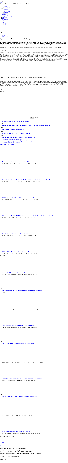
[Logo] (1, 2)
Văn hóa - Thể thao (5, 19)
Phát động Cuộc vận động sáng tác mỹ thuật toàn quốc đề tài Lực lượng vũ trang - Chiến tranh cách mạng (22, 378)
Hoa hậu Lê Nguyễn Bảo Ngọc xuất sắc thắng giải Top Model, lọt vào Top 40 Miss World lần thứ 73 (21, 360)
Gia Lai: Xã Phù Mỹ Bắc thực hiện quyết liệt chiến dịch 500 (11, 142)
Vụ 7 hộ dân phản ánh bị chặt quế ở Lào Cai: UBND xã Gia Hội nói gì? (16, 431)
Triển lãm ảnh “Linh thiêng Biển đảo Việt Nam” (13, 129)
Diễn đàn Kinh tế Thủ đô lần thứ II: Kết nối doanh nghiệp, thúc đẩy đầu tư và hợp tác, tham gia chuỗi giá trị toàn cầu (19, 141)
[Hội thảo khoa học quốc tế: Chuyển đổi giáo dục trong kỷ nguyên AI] (9, 195)
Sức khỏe (3, 18)
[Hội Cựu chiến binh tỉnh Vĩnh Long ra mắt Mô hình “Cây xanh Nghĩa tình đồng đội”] (9, 323)
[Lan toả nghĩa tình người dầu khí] (9, 306)
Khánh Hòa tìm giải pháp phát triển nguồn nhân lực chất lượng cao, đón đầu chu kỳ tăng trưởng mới (17, 140)
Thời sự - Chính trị (5, 5)
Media (3, 22)
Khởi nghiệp (6, 15)
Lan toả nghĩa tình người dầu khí (8, 307)
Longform (5, 23)
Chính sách (4, 13)
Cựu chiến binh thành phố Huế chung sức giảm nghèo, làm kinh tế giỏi (18, 137)
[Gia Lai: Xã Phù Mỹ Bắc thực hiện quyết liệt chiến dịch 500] (9, 270)
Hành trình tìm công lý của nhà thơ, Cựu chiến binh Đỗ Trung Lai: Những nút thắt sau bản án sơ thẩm (22, 413)
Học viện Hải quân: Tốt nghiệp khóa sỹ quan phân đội (15, 233)
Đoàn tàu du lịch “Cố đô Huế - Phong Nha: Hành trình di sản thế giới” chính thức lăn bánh (19, 396)
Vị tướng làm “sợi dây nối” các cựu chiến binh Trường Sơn (16, 133)
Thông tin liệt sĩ (4, 21)
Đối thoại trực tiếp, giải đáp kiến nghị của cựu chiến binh (15, 121)
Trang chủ (3, 35)
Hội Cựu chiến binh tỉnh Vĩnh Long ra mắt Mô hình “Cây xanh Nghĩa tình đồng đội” (18, 325)
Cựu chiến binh (4, 6)
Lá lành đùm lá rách (7, 12)
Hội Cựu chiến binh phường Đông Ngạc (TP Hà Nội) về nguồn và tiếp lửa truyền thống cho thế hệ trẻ (26, 125)
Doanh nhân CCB (5, 14)
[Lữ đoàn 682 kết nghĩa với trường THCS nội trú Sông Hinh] (9, 249)
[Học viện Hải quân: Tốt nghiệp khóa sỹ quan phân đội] (9, 231)
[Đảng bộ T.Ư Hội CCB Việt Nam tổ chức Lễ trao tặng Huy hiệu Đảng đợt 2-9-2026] (9, 341)
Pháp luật (3, 20)
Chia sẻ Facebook (4, 88)
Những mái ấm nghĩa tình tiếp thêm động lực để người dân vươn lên (12, 139)
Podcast (5, 24)
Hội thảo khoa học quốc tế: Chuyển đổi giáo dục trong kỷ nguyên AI (18, 197)
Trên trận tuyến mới (7, 7)
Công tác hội (6, 9)
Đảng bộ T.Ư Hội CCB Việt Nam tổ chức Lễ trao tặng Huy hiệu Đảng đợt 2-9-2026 (18, 343)
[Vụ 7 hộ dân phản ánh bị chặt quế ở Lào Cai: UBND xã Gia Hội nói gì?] (9, 429)
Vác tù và (5, 12)
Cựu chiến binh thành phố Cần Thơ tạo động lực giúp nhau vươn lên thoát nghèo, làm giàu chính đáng (22, 290)
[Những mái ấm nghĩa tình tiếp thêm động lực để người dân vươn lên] (9, 159)
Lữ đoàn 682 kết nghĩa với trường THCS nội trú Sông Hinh (16, 251)
